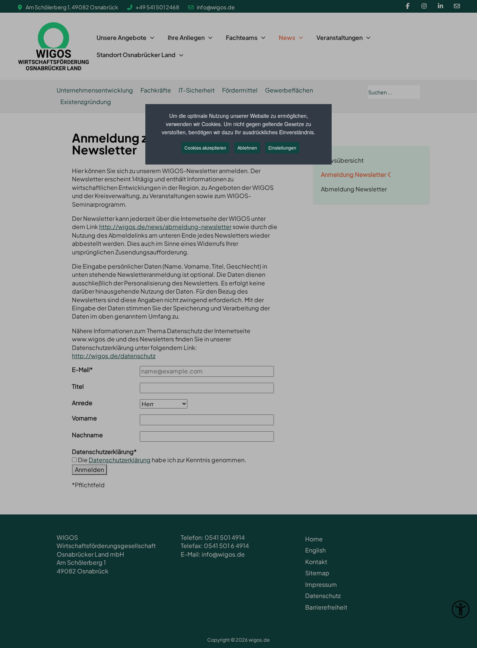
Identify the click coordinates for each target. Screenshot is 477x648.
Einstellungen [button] (282, 147)
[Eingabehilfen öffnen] (461, 609)
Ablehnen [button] (247, 147)
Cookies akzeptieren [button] (205, 147)
